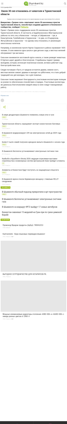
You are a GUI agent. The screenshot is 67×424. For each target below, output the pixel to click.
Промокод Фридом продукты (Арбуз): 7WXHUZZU (23, 225)
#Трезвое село (5, 95)
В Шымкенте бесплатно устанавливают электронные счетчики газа (30, 151)
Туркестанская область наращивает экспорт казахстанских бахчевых (31, 124)
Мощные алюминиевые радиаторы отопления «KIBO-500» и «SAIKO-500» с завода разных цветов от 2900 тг (33, 315)
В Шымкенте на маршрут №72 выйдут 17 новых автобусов (29, 207)
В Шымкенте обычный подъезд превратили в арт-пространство (32, 191)
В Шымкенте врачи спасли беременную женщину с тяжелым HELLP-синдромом (30, 180)
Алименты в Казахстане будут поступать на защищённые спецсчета (30, 170)
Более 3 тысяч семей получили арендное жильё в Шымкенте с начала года (33, 142)
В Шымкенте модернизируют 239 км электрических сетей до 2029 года (31, 133)
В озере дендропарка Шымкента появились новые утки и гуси (28, 115)
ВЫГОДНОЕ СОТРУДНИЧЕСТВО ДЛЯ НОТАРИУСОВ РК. (25, 274)
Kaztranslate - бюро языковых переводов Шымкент (24, 234)
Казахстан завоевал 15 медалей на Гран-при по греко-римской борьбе (32, 213)
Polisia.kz (24, 27)
